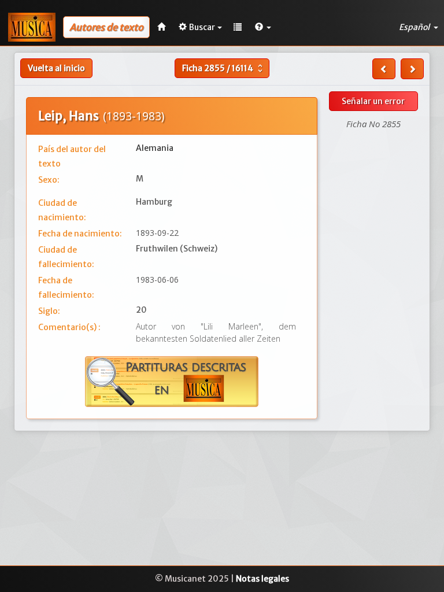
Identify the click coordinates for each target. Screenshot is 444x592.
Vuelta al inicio (56, 68)
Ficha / (223, 68)
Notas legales (262, 579)
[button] (263, 27)
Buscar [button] (202, 27)
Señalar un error (373, 101)
